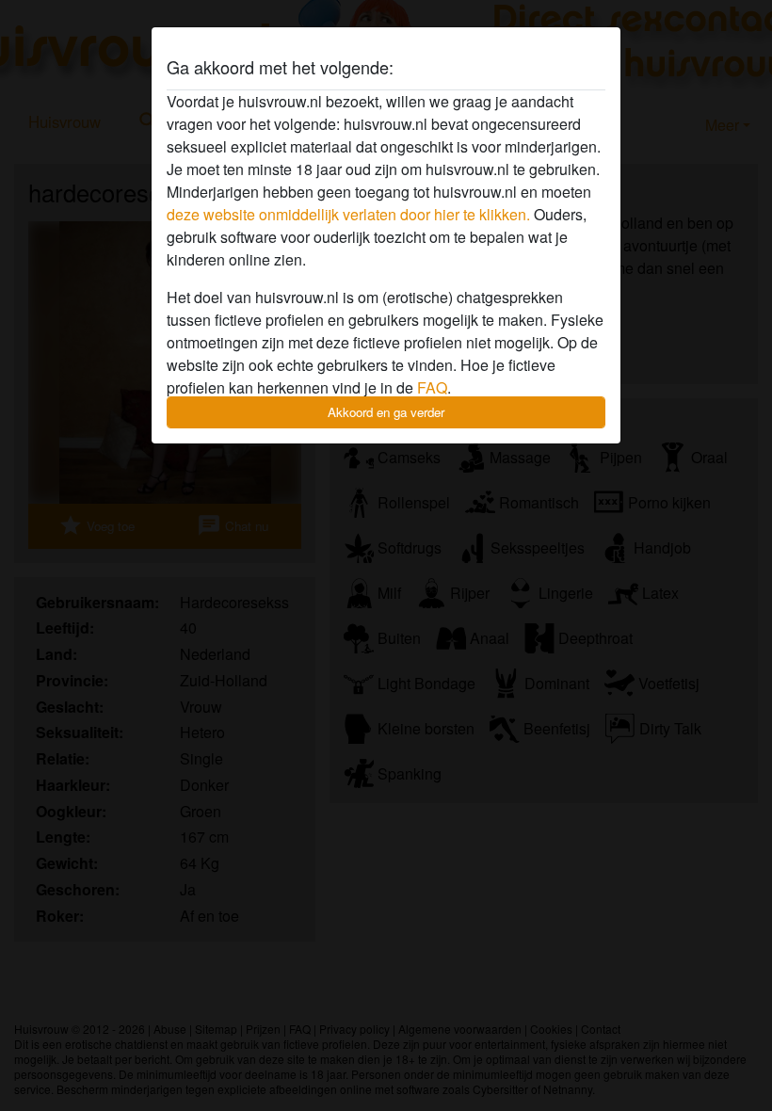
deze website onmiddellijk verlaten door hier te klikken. (348, 214)
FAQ (432, 387)
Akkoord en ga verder (386, 412)
